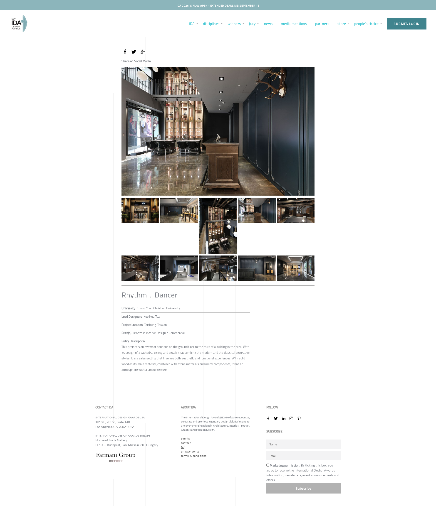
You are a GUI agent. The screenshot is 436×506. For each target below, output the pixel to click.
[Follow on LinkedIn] (285, 418)
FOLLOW (272, 407)
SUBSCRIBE (274, 431)
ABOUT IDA (188, 407)
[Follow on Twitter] (277, 418)
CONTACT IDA (104, 407)
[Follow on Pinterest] (301, 418)
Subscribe (304, 488)
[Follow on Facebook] (270, 418)
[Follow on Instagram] (293, 418)
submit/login (407, 24)
